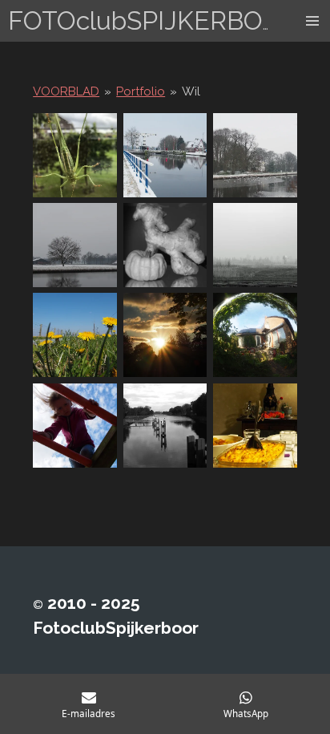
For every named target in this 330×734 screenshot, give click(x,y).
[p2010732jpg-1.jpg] (74, 245)
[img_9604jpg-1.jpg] (74, 155)
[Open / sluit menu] (312, 21)
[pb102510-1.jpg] (165, 425)
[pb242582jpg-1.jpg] (255, 425)
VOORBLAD (66, 91)
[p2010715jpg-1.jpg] (255, 155)
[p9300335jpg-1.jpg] (74, 425)
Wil (191, 91)
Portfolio (140, 91)
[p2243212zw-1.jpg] (165, 245)
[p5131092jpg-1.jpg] (165, 335)
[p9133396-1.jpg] (255, 335)
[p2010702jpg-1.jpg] (165, 155)
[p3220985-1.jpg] (255, 245)
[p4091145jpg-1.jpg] (74, 335)
